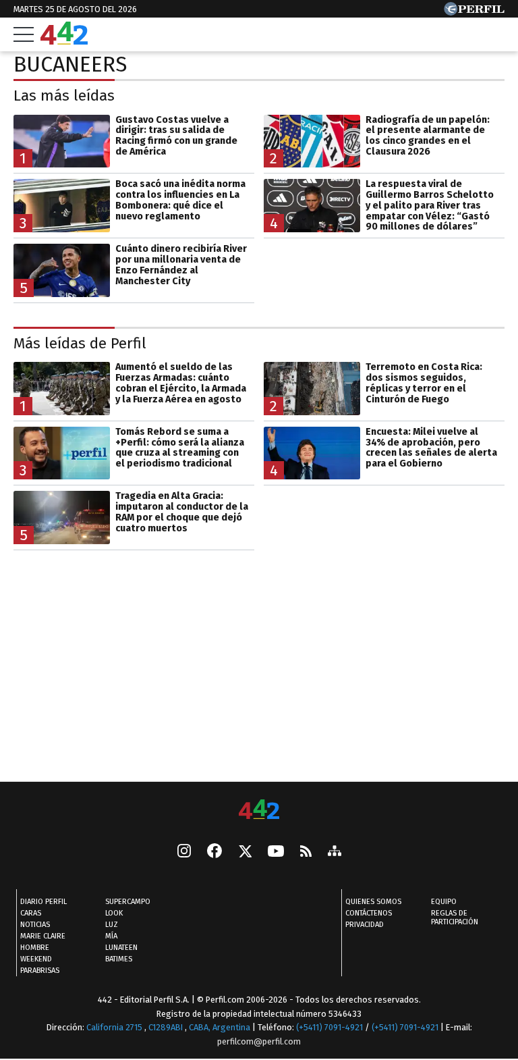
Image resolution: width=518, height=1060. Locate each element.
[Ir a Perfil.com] (474, 11)
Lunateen (121, 947)
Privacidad (364, 924)
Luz (111, 924)
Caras (30, 913)
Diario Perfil (43, 901)
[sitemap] (334, 852)
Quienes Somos (373, 901)
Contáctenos (368, 913)
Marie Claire (42, 936)
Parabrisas (39, 970)
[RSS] (306, 852)
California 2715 (115, 1027)
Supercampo (127, 901)
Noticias (35, 924)
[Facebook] (214, 852)
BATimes (118, 959)
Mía (111, 936)
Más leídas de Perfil (79, 343)
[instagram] (184, 852)
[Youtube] (276, 852)
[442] (259, 810)
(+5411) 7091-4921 (329, 1027)
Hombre (34, 947)
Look (114, 913)
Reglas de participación (454, 917)
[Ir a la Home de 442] (64, 40)
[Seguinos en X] (245, 852)
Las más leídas (64, 95)
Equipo (444, 901)
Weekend (36, 959)
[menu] (23, 34)
